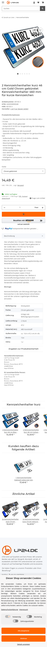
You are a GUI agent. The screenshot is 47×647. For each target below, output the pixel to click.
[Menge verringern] (4, 207)
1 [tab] (17, 73)
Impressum (23, 609)
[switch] (7, 616)
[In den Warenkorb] (3, 24)
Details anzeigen (23, 644)
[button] (34, 2)
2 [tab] (20, 73)
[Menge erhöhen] (42, 207)
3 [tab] (22, 73)
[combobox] (23, 171)
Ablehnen (23, 638)
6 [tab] (29, 73)
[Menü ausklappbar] (3, 1)
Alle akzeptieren (23, 631)
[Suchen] (42, 8)
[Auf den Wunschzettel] (40, 30)
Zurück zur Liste (8, 17)
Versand (20, 185)
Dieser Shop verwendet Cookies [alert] (23, 578)
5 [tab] (27, 73)
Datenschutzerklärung (9, 609)
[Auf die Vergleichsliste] (34, 30)
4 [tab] (24, 73)
